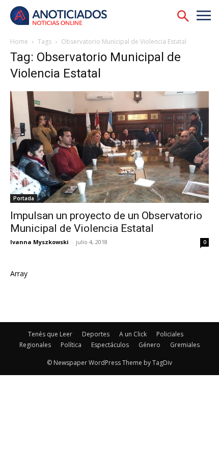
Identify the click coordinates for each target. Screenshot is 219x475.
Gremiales (185, 344)
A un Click (133, 334)
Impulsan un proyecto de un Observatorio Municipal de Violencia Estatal (106, 221)
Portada (23, 198)
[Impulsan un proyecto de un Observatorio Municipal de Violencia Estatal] (109, 147)
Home (19, 41)
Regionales (35, 344)
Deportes (96, 334)
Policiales (169, 334)
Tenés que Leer (50, 334)
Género (149, 344)
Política (71, 344)
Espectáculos (110, 344)
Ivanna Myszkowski (39, 242)
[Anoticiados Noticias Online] (63, 16)
